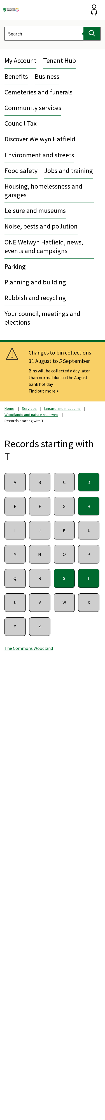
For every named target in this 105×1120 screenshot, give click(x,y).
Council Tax (20, 123)
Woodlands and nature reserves (31, 414)
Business (47, 76)
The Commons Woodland (28, 648)
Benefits (16, 76)
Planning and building (35, 282)
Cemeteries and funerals (38, 92)
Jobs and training (68, 170)
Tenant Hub (59, 60)
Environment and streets (39, 155)
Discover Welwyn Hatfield (39, 139)
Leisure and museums (35, 210)
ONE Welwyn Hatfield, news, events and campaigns (43, 246)
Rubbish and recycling (35, 297)
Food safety (21, 170)
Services (29, 408)
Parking (15, 266)
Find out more (42, 391)
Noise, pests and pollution (41, 226)
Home (9, 408)
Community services (32, 107)
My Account (20, 60)
